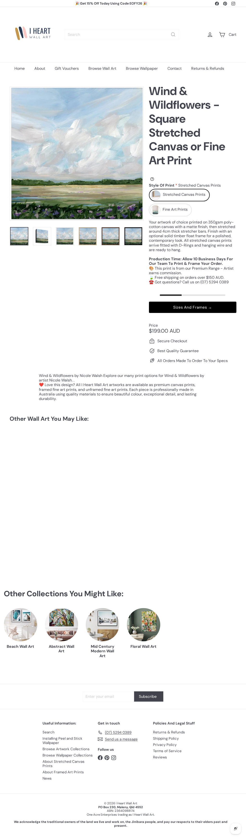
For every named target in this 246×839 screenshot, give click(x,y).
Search (49, 732)
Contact (174, 68)
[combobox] (122, 34)
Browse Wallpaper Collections (68, 755)
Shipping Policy (166, 738)
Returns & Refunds (207, 68)
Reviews (160, 757)
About (39, 68)
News (47, 778)
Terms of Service (167, 751)
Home (19, 68)
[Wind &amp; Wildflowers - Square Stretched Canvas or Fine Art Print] (26, 469)
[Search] (173, 34)
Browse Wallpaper (142, 68)
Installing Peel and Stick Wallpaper (62, 740)
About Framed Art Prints (63, 772)
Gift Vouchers (67, 68)
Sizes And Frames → (192, 307)
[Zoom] (76, 154)
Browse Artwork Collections (66, 749)
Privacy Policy (165, 744)
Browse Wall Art (102, 68)
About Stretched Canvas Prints (64, 763)
